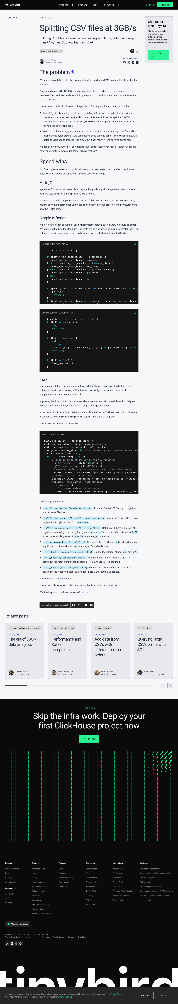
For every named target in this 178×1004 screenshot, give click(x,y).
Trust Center (59, 937)
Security (8, 878)
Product (66, 4)
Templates (90, 887)
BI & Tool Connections (41, 905)
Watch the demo (12, 869)
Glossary (89, 896)
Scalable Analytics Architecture (24, 628)
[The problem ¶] (8, 500)
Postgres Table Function (123, 891)
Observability (91, 869)
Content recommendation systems (154, 896)
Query (34, 878)
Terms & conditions (14, 937)
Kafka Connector (39, 882)
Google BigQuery (120, 882)
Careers (8, 903)
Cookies (29, 937)
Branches (36, 896)
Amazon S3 (118, 900)
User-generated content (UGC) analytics (156, 891)
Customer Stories (93, 882)
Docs (95, 4)
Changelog (63, 887)
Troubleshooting (66, 878)
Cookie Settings (43, 937)
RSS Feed (90, 900)
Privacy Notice (116, 994)
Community (64, 882)
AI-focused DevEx (39, 887)
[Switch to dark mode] (134, 51)
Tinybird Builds (92, 891)
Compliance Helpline (77, 937)
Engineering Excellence (51, 51)
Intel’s (52, 578)
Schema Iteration (39, 891)
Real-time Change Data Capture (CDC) (155, 873)
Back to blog (14, 17)
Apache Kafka (119, 869)
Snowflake (117, 887)
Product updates (103, 628)
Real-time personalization (150, 887)
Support (62, 873)
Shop (7, 898)
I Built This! (145, 628)
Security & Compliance (41, 914)
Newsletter (90, 905)
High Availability (38, 909)
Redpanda (117, 878)
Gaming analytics (147, 878)
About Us (9, 894)
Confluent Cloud (119, 873)
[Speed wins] (8, 504)
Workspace (36, 900)
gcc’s (63, 578)
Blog (88, 873)
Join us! (85, 592)
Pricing (82, 4)
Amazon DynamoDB (121, 896)
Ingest (34, 873)
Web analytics (145, 882)
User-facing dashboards (150, 869)
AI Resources (91, 878)
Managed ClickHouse (41, 869)
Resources (111, 4)
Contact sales (11, 882)
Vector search (145, 900)
